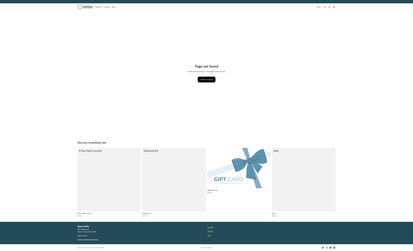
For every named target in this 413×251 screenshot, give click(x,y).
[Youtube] (330, 247)
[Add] (138, 208)
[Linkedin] (334, 247)
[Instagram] (326, 247)
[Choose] (202, 208)
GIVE (209, 235)
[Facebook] (323, 247)
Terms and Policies (206, 247)
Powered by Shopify (98, 247)
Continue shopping (206, 79)
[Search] (324, 7)
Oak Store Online (87, 247)
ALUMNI (210, 227)
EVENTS (210, 231)
